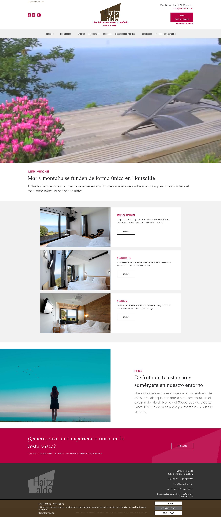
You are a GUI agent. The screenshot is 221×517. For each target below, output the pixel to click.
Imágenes (107, 34)
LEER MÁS (126, 231)
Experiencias (94, 34)
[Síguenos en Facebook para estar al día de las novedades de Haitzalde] (30, 15)
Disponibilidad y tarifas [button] (125, 34)
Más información (46, 513)
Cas (29, 2)
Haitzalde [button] (50, 34)
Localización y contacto (166, 34)
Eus (32, 2)
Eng (35, 2)
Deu (42, 2)
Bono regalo (147, 34)
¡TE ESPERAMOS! (182, 446)
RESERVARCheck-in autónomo (182, 17)
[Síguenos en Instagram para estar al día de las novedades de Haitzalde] (34, 15)
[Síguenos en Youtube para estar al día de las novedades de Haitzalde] (39, 15)
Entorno (81, 34)
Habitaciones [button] (66, 34)
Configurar (168, 508)
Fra (39, 2)
